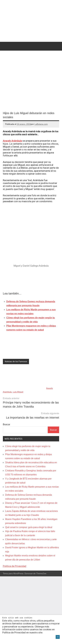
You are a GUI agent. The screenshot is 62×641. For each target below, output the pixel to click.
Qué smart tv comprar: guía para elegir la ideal (28, 527)
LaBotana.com (41, 124)
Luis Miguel (18, 392)
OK (58, 637)
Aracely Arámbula (12, 140)
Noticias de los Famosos (16, 361)
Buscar (6, 424)
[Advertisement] (31, 280)
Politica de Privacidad (14, 566)
